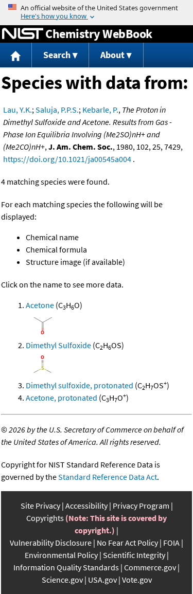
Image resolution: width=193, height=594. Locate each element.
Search (57, 55)
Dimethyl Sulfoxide (58, 345)
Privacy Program (141, 505)
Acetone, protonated (61, 397)
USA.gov (102, 579)
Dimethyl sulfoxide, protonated (79, 385)
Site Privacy (40, 505)
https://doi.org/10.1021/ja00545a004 (67, 159)
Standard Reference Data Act (107, 477)
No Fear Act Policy (127, 542)
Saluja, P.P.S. (57, 109)
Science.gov (62, 579)
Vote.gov (137, 579)
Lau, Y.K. (17, 109)
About (112, 55)
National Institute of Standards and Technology (22, 34)
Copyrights (45, 518)
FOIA (171, 542)
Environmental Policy (61, 555)
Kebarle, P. (100, 109)
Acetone (40, 305)
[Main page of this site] (16, 55)
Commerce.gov (150, 567)
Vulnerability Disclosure (51, 542)
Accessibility (86, 505)
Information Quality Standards (66, 567)
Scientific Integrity (134, 555)
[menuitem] (16, 55)
